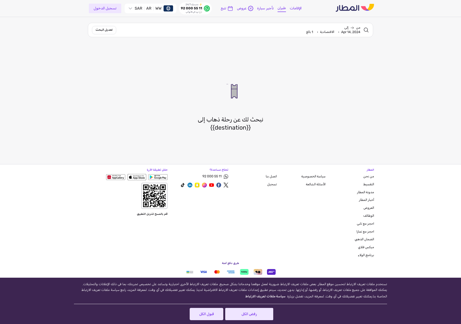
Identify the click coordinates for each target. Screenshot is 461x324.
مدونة (365, 192)
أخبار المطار (366, 200)
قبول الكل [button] (206, 314)
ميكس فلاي (366, 247)
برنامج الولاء (366, 255)
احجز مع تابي (365, 224)
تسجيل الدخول (105, 8)
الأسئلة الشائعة (316, 184)
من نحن (368, 176)
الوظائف (368, 216)
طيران (282, 8)
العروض (369, 208)
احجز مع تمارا (365, 232)
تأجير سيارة (265, 8)
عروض (242, 8)
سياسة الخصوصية (313, 176)
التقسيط (368, 184)
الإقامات (296, 8)
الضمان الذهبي (364, 239)
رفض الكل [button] (249, 314)
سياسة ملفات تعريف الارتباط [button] (265, 296)
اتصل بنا (271, 176)
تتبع (223, 8)
